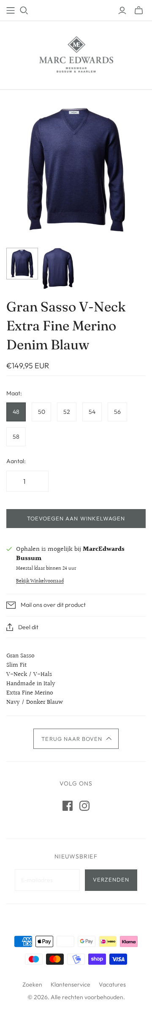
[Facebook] (67, 806)
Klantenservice (70, 984)
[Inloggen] (122, 10)
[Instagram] (84, 806)
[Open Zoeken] (24, 10)
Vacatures (112, 984)
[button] (75, 739)
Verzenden (111, 879)
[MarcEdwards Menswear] (76, 53)
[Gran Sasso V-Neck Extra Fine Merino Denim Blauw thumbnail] (22, 263)
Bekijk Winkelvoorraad (40, 581)
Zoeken (32, 984)
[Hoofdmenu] (10, 10)
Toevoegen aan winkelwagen (76, 518)
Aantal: (16, 461)
